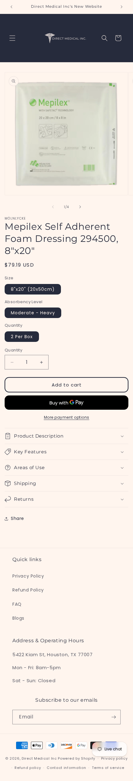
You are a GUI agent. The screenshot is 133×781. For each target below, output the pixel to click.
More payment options (66, 417)
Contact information (66, 767)
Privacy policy (114, 758)
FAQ (17, 604)
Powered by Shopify (76, 758)
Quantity (13, 350)
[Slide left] (53, 207)
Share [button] (17, 518)
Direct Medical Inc (40, 758)
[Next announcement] (121, 7)
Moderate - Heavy (33, 313)
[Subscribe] (113, 717)
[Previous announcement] (11, 7)
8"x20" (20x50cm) (33, 289)
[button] (12, 38)
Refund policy (28, 767)
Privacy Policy (28, 576)
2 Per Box (22, 337)
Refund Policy (28, 590)
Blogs (18, 618)
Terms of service (108, 767)
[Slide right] (80, 207)
